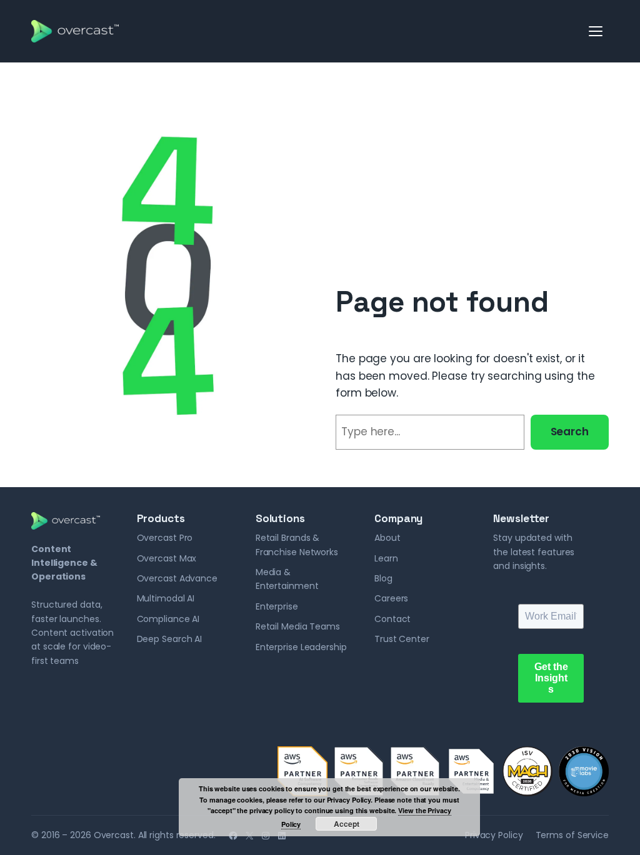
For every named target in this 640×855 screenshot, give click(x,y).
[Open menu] (596, 31)
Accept (346, 823)
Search (570, 431)
